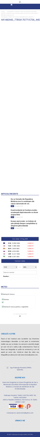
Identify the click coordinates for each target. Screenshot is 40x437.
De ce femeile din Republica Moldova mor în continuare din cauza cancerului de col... (22, 201)
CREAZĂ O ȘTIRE (8, 334)
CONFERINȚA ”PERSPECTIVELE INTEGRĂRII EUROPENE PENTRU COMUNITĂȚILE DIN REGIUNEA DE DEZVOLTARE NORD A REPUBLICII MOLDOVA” (19, 13)
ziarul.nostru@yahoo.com (24, 413)
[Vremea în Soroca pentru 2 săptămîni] (15, 306)
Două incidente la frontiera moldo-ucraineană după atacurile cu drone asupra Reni (24, 212)
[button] (37, 6)
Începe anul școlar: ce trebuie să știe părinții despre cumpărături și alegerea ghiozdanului (24, 223)
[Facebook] (14, 427)
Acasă (3, 11)
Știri (12, 206)
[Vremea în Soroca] (7, 294)
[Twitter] (25, 427)
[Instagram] (20, 427)
